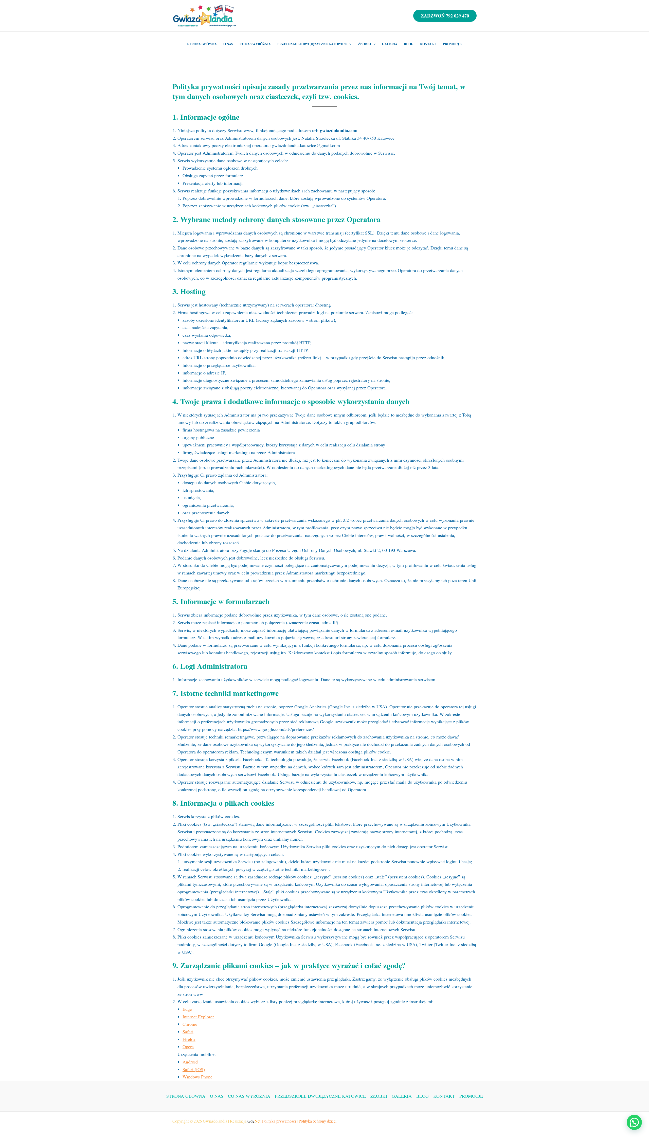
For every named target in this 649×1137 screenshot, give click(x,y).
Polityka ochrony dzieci (317, 1121)
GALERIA (389, 43)
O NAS (228, 43)
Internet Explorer (198, 1017)
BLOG (408, 43)
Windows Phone (197, 1077)
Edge (187, 1009)
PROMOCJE (452, 43)
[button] (634, 1122)
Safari (188, 1031)
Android (190, 1062)
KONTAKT (428, 43)
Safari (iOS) (194, 1069)
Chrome (190, 1024)
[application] (349, 44)
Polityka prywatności (279, 1121)
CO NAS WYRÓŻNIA (255, 43)
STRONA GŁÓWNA (202, 43)
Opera (188, 1046)
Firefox (189, 1039)
